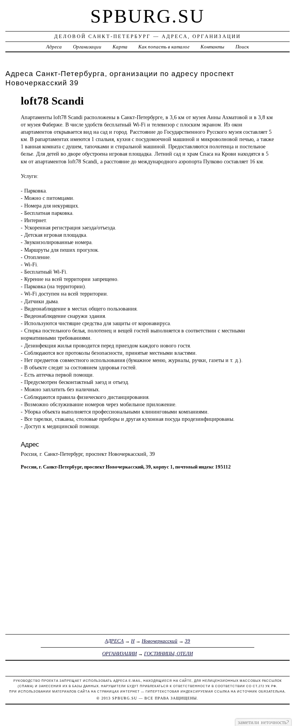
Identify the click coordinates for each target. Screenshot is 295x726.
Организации (87, 47)
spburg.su (147, 16)
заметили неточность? (263, 722)
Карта (120, 47)
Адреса (54, 47)
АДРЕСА (114, 641)
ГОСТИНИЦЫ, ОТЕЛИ (168, 653)
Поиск (242, 47)
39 (187, 641)
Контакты (212, 47)
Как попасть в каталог (163, 47)
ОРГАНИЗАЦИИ (119, 653)
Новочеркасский (159, 641)
